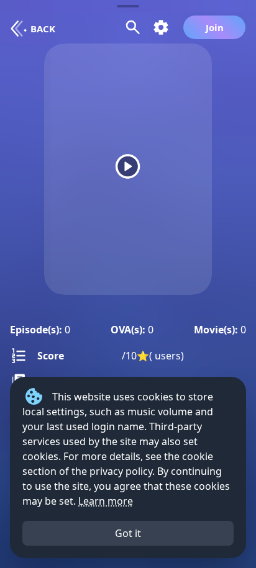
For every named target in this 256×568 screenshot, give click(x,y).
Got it (128, 533)
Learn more (105, 501)
